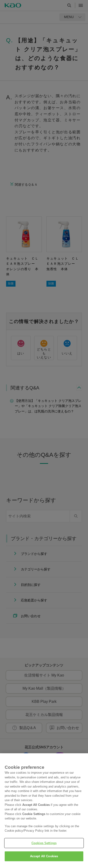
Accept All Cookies (44, 856)
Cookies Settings (44, 843)
